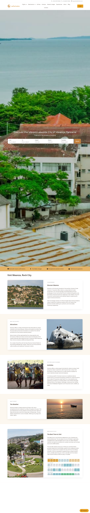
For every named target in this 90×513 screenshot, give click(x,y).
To (22, 140)
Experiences (59, 4)
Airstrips (44, 4)
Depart (37, 140)
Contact (46, 7)
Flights (23, 4)
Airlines (38, 4)
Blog (69, 4)
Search (77, 141)
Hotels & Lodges (51, 4)
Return (49, 140)
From (10, 140)
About (64, 4)
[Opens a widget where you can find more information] (84, 510)
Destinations (31, 4)
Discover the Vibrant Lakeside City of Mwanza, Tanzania (45, 132)
